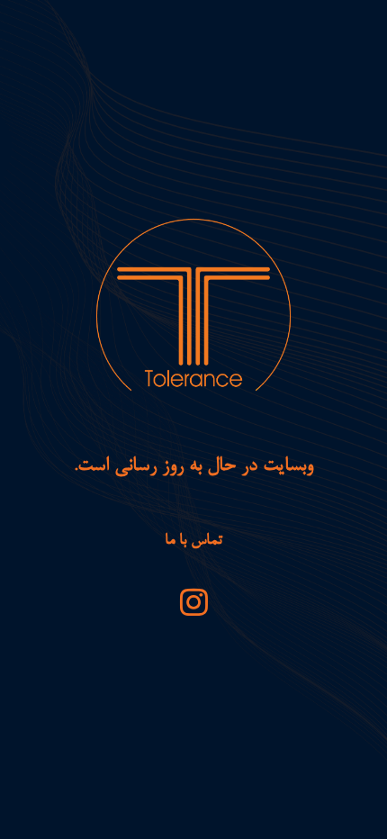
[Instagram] (194, 602)
